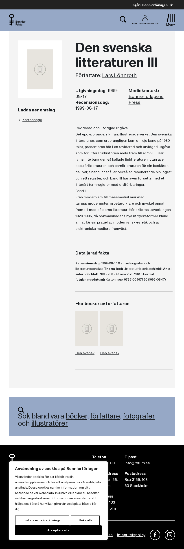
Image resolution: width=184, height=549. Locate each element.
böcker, (77, 416)
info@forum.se (137, 463)
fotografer (139, 416)
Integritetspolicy (131, 535)
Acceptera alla (58, 530)
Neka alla (85, 520)
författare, (105, 416)
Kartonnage (32, 119)
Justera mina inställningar (42, 520)
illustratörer (49, 423)
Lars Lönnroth (119, 75)
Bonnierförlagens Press (146, 99)
